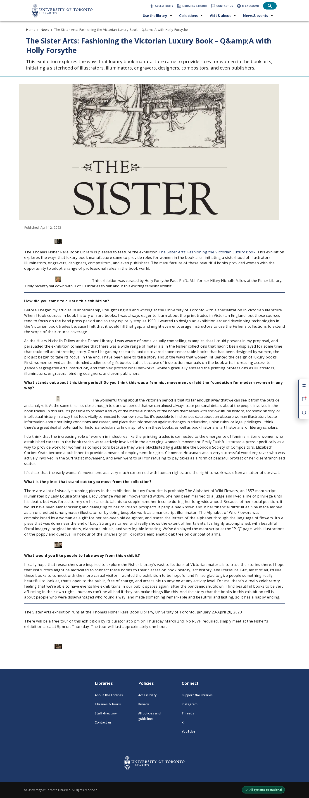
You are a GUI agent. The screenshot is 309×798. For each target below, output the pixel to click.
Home (31, 29)
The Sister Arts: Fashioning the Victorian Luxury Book (207, 252)
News (44, 29)
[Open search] (270, 6)
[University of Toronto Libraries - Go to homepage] (154, 768)
